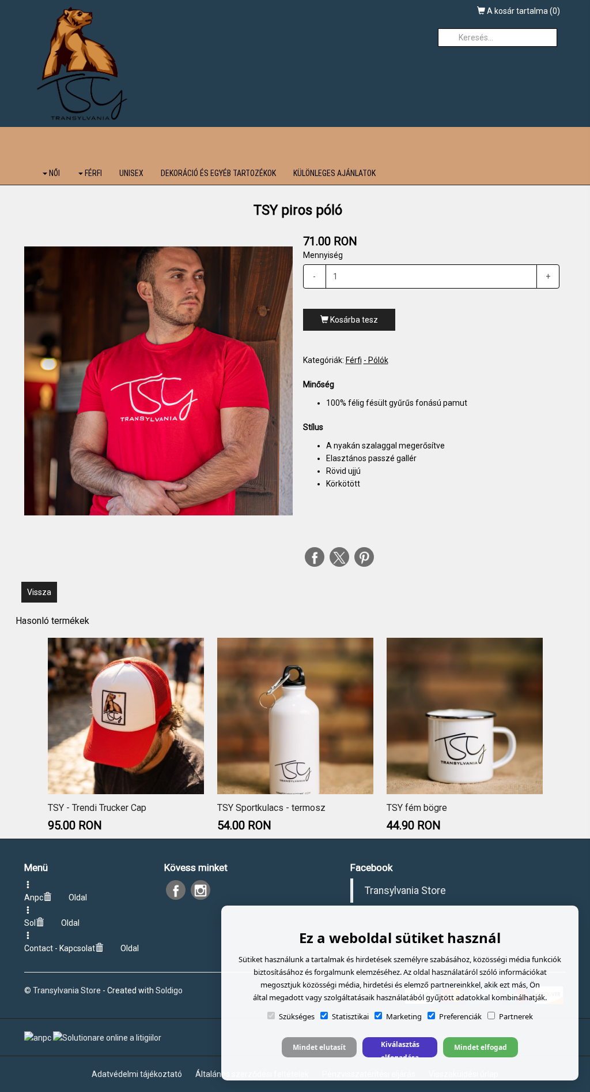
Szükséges (297, 1016)
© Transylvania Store (62, 990)
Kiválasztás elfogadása (400, 1048)
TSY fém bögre (417, 807)
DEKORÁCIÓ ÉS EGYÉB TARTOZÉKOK (218, 173)
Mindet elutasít (319, 1047)
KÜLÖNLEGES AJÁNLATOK (334, 173)
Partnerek (516, 1016)
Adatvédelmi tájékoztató (137, 1074)
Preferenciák (460, 1016)
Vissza (39, 592)
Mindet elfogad (480, 1047)
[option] (158, 380)
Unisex (131, 173)
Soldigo (169, 990)
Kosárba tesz (353, 319)
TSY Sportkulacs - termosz (271, 807)
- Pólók (376, 360)
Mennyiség (323, 255)
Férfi (92, 173)
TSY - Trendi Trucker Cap (97, 807)
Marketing (404, 1016)
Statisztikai (350, 1016)
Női (53, 173)
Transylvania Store (405, 890)
